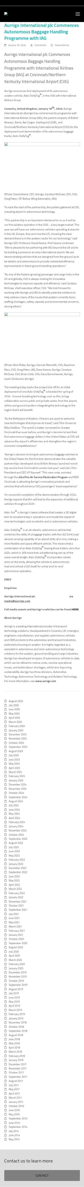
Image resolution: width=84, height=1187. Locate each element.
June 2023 (14, 851)
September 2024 (18, 797)
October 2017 (16, 1072)
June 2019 (14, 997)
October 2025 (16, 743)
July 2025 (14, 755)
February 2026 (17, 726)
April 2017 (14, 1093)
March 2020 (15, 960)
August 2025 (16, 751)
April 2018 (14, 1048)
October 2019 (16, 981)
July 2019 (14, 993)
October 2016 (16, 1106)
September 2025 (18, 747)
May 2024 (14, 814)
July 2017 (14, 1085)
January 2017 (16, 1102)
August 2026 (16, 701)
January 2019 (16, 1018)
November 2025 (18, 738)
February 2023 (17, 860)
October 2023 (16, 835)
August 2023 (16, 843)
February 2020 (17, 964)
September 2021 (18, 910)
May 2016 (14, 1114)
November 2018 (18, 1022)
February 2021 (17, 931)
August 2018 (16, 1035)
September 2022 (18, 872)
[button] (78, 14)
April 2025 (14, 768)
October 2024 (16, 793)
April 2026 (14, 718)
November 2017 (18, 1068)
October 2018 (16, 1027)
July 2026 (14, 705)
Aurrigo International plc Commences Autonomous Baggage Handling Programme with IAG (41, 31)
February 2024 (17, 822)
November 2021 (18, 901)
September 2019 (18, 985)
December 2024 (17, 784)
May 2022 (14, 880)
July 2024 (14, 805)
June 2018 (14, 1039)
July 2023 (14, 847)
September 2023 (18, 839)
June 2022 (14, 876)
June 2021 (14, 918)
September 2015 (18, 1118)
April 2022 (14, 885)
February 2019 (17, 1014)
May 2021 (14, 922)
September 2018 (18, 1031)
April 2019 (14, 1006)
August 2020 (16, 947)
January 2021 (16, 935)
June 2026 (14, 709)
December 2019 (17, 972)
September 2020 (18, 943)
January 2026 (16, 730)
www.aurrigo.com (45, 681)
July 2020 (14, 951)
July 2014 (14, 1131)
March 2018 (15, 1052)
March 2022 (15, 889)
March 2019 (15, 1010)
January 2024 (16, 826)
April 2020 (14, 956)
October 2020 (16, 939)
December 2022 (17, 868)
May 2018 (14, 1043)
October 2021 (16, 906)
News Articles (62, 45)
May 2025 (14, 764)
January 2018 (16, 1060)
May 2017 (14, 1089)
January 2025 (16, 780)
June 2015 (14, 1123)
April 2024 (14, 818)
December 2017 (17, 1064)
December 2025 (17, 734)
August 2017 (16, 1081)
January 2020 (16, 968)
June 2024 (14, 810)
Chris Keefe (40, 45)
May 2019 (14, 1002)
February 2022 (17, 893)
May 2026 (14, 714)
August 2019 (16, 989)
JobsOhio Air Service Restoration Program (43, 477)
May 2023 (14, 855)
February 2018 (17, 1056)
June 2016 (14, 1110)
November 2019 (18, 976)
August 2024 (16, 801)
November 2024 (18, 789)
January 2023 (16, 864)
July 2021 (14, 914)
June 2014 (14, 1135)
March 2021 (15, 926)
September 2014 (18, 1127)
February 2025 (17, 776)
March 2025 (15, 772)
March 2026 (15, 722)
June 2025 (14, 759)
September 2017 (18, 1077)
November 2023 (18, 830)
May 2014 (14, 1139)
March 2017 (15, 1098)
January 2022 (16, 897)
